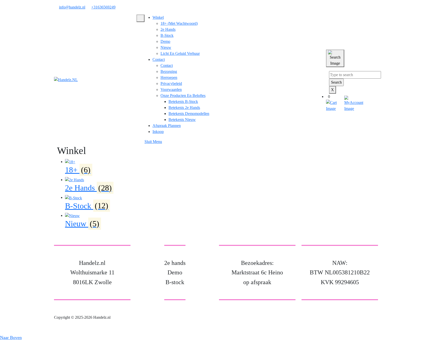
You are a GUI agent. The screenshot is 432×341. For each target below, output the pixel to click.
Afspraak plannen (166, 125)
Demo (165, 41)
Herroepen (168, 77)
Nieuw (165, 47)
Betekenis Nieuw (182, 119)
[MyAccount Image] (353, 103)
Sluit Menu (153, 141)
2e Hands (168, 29)
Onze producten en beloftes (183, 95)
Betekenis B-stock (183, 101)
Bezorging (168, 71)
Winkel (158, 17)
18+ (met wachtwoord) (179, 23)
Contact (158, 59)
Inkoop (158, 131)
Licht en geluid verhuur (180, 53)
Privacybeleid (171, 83)
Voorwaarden (171, 89)
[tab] (140, 18)
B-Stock (167, 35)
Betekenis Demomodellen (188, 113)
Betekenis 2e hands (184, 107)
